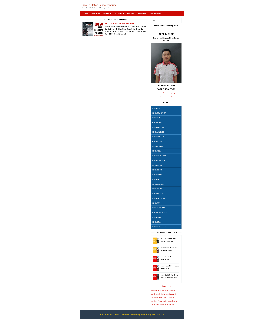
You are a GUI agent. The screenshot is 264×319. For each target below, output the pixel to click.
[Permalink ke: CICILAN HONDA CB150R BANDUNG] (92, 29)
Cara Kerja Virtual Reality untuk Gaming (164, 301)
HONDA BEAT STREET (159, 113)
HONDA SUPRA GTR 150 (159, 213)
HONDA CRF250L (157, 189)
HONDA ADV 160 (157, 146)
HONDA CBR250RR (158, 184)
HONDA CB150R (157, 165)
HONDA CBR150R (157, 175)
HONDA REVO (156, 203)
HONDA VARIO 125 (158, 127)
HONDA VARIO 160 (158, 132)
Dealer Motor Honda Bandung (99, 5)
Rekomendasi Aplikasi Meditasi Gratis (163, 290)
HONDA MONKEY (157, 217)
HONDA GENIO (156, 118)
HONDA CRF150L (157, 179)
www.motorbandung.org (166, 93)
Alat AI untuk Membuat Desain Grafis (163, 305)
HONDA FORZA (156, 151)
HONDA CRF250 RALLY (159, 198)
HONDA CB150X (157, 170)
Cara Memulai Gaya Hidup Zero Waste (163, 298)
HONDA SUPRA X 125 (159, 208)
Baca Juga (166, 286)
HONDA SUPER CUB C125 (160, 227)
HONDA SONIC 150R (158, 160)
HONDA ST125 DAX (158, 194)
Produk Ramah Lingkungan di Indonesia (163, 294)
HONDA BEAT (156, 108)
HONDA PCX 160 (157, 141)
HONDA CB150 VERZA (159, 156)
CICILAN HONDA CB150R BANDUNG (119, 23)
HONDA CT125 (156, 222)
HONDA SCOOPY (157, 123)
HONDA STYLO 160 (158, 137)
